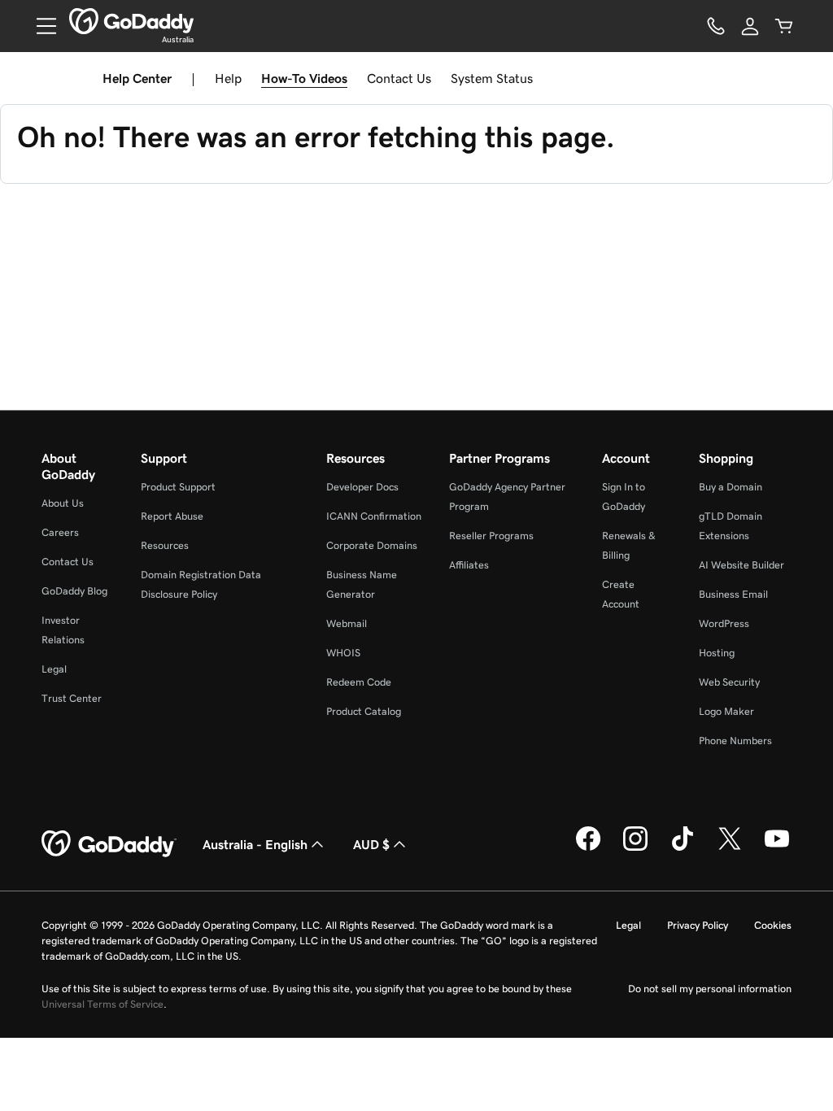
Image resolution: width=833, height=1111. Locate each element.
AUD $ (371, 844)
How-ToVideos (304, 78)
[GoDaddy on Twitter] (729, 848)
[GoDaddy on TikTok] (682, 848)
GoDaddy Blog (74, 591)
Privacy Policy (697, 925)
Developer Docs (362, 486)
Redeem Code (358, 682)
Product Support (178, 486)
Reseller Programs (491, 535)
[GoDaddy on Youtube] (777, 848)
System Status (492, 78)
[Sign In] (750, 26)
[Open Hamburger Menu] (39, 26)
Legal (54, 669)
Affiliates (469, 565)
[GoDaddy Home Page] (109, 844)
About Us (62, 503)
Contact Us (399, 78)
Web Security (729, 682)
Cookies (773, 925)
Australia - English (255, 844)
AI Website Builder (741, 565)
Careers (60, 532)
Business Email (733, 594)
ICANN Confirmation (373, 516)
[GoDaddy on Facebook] (588, 848)
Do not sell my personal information (710, 988)
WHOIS (343, 652)
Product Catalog (363, 711)
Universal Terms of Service (102, 1004)
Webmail (346, 623)
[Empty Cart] (784, 26)
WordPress (724, 623)
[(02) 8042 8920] (715, 26)
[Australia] (131, 21)
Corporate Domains (371, 545)
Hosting (717, 652)
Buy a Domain (730, 486)
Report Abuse (172, 516)
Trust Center (71, 698)
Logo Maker (726, 711)
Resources (165, 545)
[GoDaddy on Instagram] (635, 848)
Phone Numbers (735, 740)
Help (228, 78)
